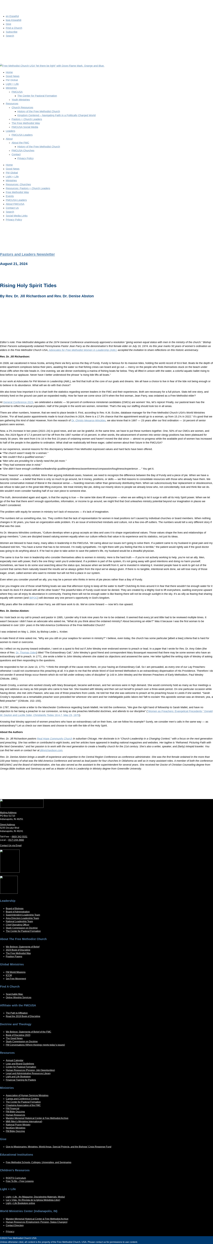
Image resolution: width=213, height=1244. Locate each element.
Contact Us (12, 207)
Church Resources (22, 107)
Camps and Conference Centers (22, 1099)
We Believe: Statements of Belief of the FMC (28, 1032)
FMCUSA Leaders (22, 134)
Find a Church (14, 28)
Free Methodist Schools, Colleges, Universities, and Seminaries (38, 1162)
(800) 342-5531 (19, 836)
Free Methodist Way (17, 192)
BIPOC (33, 597)
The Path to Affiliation (17, 1013)
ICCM (9, 975)
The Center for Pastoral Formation (37, 95)
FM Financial (12, 1108)
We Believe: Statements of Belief (22, 947)
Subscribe (11, 31)
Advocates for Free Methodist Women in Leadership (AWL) (82, 350)
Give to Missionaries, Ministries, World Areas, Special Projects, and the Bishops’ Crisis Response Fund (58, 1146)
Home (9, 72)
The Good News (14, 1038)
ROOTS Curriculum (16, 1178)
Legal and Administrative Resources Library (28, 1073)
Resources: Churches (18, 184)
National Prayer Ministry (18, 1124)
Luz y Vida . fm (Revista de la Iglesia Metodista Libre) (33, 1200)
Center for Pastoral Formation (21, 1067)
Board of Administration (18, 911)
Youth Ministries (21, 99)
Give (8, 24)
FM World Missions (16, 972)
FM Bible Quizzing (15, 1111)
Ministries (11, 87)
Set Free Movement (16, 978)
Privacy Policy (25, 158)
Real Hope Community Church (54, 738)
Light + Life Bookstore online (20, 1203)
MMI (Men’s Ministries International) (24, 1121)
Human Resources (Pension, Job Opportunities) (30, 1070)
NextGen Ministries (15, 1128)
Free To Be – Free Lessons (20, 1181)
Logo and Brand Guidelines (20, 1063)
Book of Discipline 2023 (18, 1035)
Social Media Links (17, 215)
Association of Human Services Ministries (27, 1095)
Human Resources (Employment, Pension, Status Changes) (36, 1222)
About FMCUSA (15, 204)
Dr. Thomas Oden (26, 652)
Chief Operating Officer (17, 925)
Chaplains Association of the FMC (23, 1105)
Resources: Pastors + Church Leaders (28, 188)
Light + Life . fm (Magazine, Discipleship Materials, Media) (35, 1197)
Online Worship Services (18, 997)
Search (10, 35)
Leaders (10, 131)
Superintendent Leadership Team (23, 915)
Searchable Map (14, 994)
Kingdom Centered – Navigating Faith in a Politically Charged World (56, 115)
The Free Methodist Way (26, 123)
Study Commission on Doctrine (22, 928)
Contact (16, 154)
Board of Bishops (14, 908)
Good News (12, 76)
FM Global (12, 172)
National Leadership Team (19, 921)
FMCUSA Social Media (25, 127)
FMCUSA (17, 91)
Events (10, 196)
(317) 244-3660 (16, 840)
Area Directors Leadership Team (22, 918)
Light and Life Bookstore (18, 1076)
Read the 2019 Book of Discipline (23, 1016)
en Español (12, 16)
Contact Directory (15, 1225)
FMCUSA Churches (23, 150)
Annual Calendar (14, 1060)
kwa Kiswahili (13, 20)
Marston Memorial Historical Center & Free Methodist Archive (37, 1118)
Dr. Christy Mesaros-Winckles (88, 420)
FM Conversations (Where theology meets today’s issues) (35, 1045)
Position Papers (14, 956)
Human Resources (15, 1115)
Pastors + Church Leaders (27, 119)
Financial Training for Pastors (21, 1080)
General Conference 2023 (18, 402)
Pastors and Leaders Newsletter (27, 254)
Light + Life (12, 84)
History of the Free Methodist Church (38, 111)
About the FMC (20, 142)
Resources (12, 103)
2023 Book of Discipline (18, 950)
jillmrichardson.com (51, 750)
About (9, 138)
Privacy (10, 1231)
